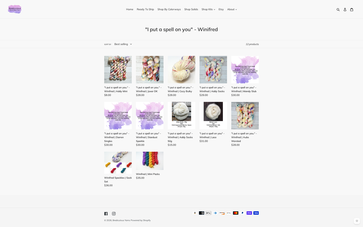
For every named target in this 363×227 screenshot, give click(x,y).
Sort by (107, 44)
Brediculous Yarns (121, 220)
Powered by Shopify (141, 220)
